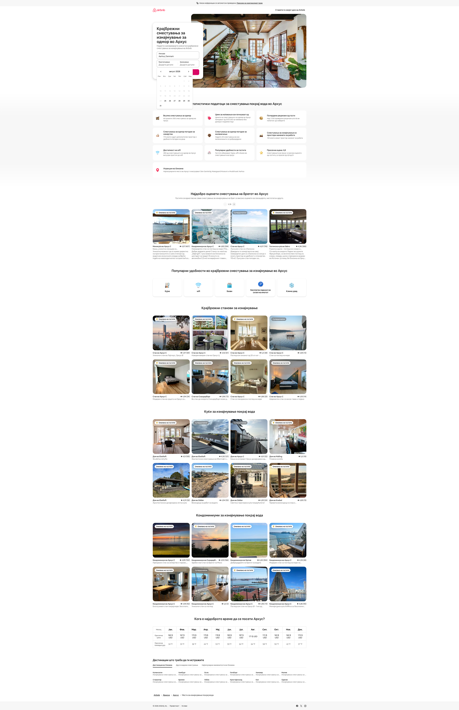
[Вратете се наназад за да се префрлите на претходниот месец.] (161, 71)
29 (184, 101)
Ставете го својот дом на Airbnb (290, 10)
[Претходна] (225, 204)
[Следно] (234, 204)
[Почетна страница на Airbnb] (159, 10)
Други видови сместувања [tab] (187, 665)
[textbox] (167, 64)
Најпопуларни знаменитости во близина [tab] (218, 665)
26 (170, 101)
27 (175, 101)
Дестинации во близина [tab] (162, 665)
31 (160, 106)
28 (179, 101)
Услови (184, 706)
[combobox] (178, 56)
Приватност (174, 706)
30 (189, 101)
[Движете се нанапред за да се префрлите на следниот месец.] (188, 71)
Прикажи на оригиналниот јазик (250, 3)
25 (165, 101)
